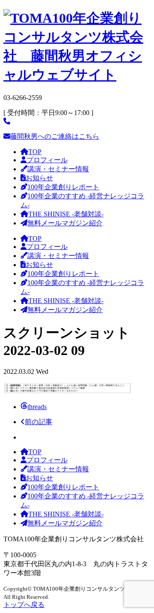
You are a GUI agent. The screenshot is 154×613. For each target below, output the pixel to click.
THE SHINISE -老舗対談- (66, 214)
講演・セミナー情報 (58, 169)
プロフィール (47, 160)
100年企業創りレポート (63, 187)
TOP (34, 151)
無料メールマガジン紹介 (65, 223)
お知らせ (39, 178)
